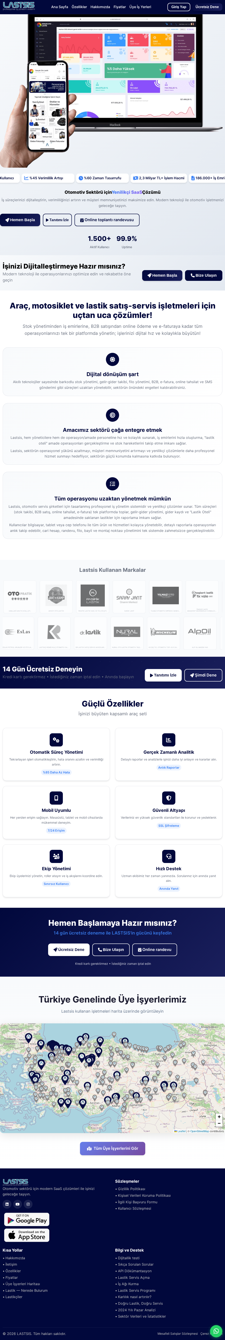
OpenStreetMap (199, 1131)
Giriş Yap (178, 7)
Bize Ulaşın (206, 275)
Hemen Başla (22, 220)
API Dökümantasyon (135, 1271)
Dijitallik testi (129, 1258)
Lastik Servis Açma (134, 1277)
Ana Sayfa (59, 7)
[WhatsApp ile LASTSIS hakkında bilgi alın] (216, 1331)
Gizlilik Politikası (131, 1189)
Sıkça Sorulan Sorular (136, 1264)
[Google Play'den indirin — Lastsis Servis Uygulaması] (27, 1219)
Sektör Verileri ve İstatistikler (142, 1316)
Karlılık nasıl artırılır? (134, 1297)
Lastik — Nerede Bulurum (26, 1290)
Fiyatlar (120, 7)
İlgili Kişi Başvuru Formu (137, 1202)
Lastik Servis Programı (136, 1290)
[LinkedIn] (7, 1204)
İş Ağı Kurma (128, 1284)
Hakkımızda (100, 7)
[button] (81, 1058)
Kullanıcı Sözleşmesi (134, 1208)
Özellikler (79, 7)
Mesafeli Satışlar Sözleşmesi (178, 1333)
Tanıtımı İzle (59, 220)
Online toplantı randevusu (109, 219)
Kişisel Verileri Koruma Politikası (144, 1195)
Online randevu (156, 949)
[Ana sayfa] (19, 9)
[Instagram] (28, 1204)
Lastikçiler (13, 1297)
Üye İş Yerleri (140, 7)
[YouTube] (17, 1204)
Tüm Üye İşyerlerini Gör (116, 1148)
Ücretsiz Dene (207, 7)
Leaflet (181, 1131)
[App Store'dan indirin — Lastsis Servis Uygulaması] (27, 1235)
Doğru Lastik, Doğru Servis (140, 1303)
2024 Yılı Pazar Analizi (137, 1310)
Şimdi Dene (206, 675)
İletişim (11, 1264)
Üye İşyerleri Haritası (22, 1284)
